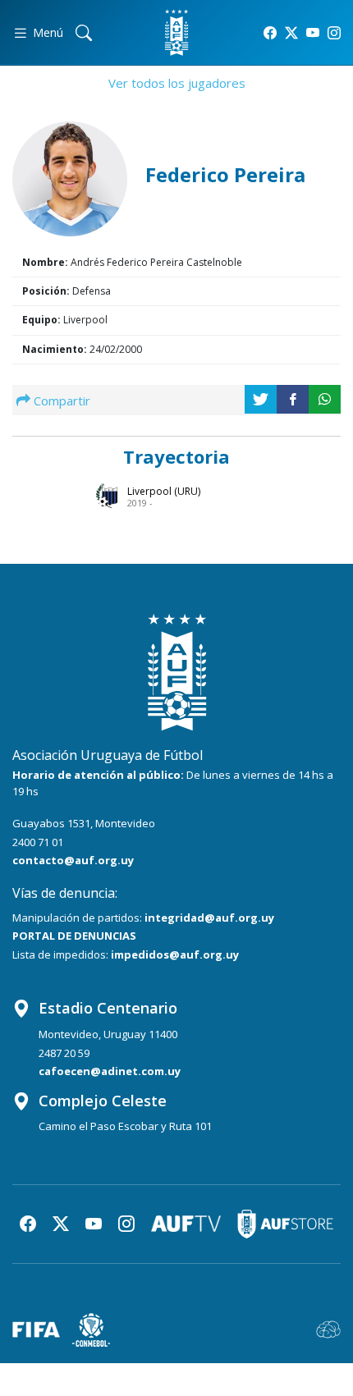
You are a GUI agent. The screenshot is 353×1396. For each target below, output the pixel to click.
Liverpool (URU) (163, 491)
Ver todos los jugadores (176, 83)
